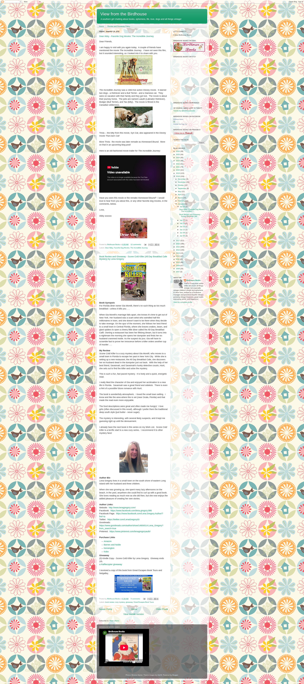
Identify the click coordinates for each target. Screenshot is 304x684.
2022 (178, 164)
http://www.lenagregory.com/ (122, 507)
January (181, 204)
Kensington (109, 548)
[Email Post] (145, 244)
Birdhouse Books (178, 119)
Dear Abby (109, 248)
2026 (178, 151)
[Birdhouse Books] (174, 122)
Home (101, 26)
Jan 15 (182, 226)
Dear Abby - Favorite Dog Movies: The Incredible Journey (126, 36)
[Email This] (149, 244)
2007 (178, 272)
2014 (178, 250)
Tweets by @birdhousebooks (184, 111)
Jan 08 (182, 233)
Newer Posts (105, 609)
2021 (178, 167)
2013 (178, 253)
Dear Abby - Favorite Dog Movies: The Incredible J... (192, 210)
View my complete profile (182, 302)
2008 (178, 269)
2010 (178, 262)
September (182, 188)
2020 (178, 170)
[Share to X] (154, 244)
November (182, 182)
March (180, 198)
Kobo (106, 551)
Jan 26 (182, 207)
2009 (178, 265)
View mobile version (133, 614)
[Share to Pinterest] (158, 244)
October (181, 185)
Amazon (108, 541)
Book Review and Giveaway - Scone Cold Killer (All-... (190, 215)
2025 (178, 154)
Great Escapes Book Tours (144, 602)
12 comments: (136, 244)
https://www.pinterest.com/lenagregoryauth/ (129, 531)
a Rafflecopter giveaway (110, 564)
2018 (178, 176)
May (180, 191)
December (182, 179)
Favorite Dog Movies (121, 248)
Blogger (175, 675)
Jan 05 (182, 236)
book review (109, 602)
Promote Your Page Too (180, 124)
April (180, 194)
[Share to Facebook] (156, 244)
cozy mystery (120, 602)
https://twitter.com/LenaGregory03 (123, 519)
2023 (178, 161)
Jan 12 (182, 230)
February (181, 201)
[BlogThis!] (151, 244)
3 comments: (136, 599)
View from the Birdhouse (123, 13)
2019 (178, 173)
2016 (178, 244)
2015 (178, 247)
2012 (178, 256)
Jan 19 (182, 223)
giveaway (129, 602)
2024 (178, 157)
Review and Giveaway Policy (118, 26)
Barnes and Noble (112, 545)
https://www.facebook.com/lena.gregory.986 (131, 510)
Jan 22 (182, 220)
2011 (178, 259)
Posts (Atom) (114, 621)
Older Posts (162, 609)
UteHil (159, 675)
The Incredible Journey (139, 248)
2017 (178, 240)
